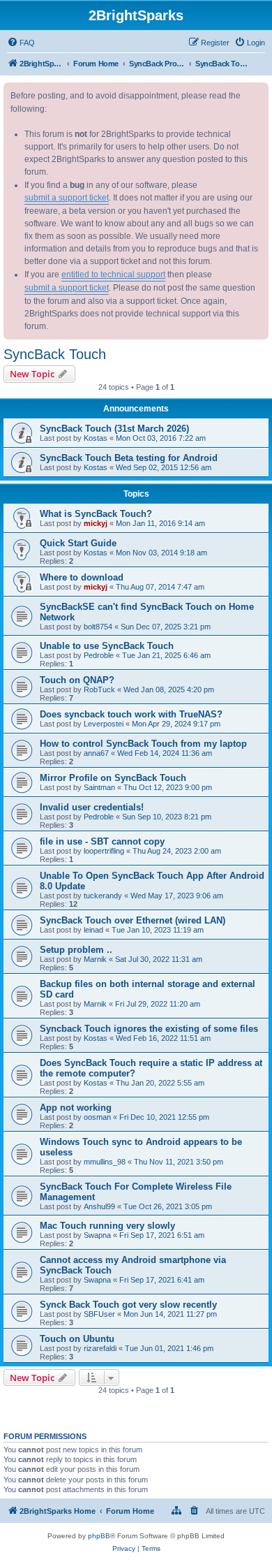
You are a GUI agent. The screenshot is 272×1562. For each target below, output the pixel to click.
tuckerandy (103, 895)
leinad (93, 930)
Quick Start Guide (78, 543)
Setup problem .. (76, 949)
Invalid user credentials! (92, 807)
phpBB (99, 1536)
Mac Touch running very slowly (107, 1225)
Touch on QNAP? (77, 680)
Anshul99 (99, 1206)
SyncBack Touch (54, 354)
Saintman (99, 787)
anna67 (96, 753)
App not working (76, 1107)
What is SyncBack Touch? (96, 514)
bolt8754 (98, 626)
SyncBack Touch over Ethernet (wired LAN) (132, 920)
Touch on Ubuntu (77, 1339)
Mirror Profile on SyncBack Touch (113, 778)
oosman (97, 1117)
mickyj (95, 523)
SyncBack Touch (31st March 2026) (114, 428)
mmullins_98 (105, 1162)
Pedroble (99, 655)
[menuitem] (21, 42)
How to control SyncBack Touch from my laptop (143, 743)
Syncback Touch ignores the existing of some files (149, 1028)
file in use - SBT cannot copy (102, 841)
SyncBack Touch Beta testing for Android (129, 458)
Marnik (95, 959)
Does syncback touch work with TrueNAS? (131, 714)
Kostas (95, 438)
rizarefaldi (100, 1348)
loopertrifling (104, 851)
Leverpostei (103, 724)
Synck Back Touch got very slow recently (128, 1304)
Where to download (81, 577)
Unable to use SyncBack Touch (107, 646)
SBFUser (99, 1314)
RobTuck (99, 689)
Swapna (97, 1235)
